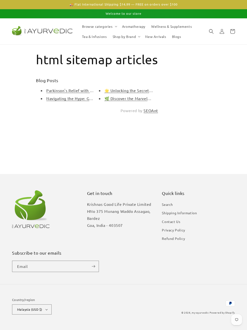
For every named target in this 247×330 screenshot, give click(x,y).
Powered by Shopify (222, 312)
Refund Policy (173, 238)
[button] (99, 26)
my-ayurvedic (200, 312)
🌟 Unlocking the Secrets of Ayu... (136, 90)
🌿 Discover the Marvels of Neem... (137, 98)
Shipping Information (179, 213)
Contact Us (171, 221)
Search (167, 204)
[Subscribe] (93, 266)
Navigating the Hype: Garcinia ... (76, 98)
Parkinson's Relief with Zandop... (76, 90)
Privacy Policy (173, 230)
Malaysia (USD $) (29, 309)
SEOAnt (151, 110)
